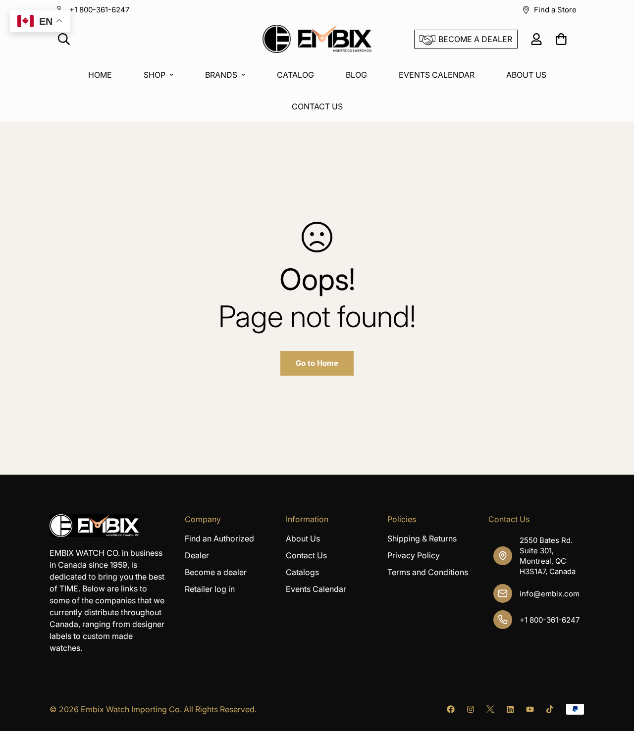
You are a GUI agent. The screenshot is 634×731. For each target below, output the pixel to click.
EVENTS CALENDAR (437, 75)
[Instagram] (471, 709)
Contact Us (306, 555)
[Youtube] (530, 709)
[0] (561, 39)
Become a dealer (216, 572)
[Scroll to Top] (614, 677)
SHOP (154, 75)
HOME (100, 75)
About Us (303, 538)
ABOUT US (526, 75)
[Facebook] (451, 709)
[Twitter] (490, 709)
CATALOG (295, 75)
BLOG (356, 75)
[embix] (317, 39)
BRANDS (221, 75)
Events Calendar (316, 589)
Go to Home (317, 363)
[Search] (64, 39)
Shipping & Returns (422, 538)
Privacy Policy (413, 555)
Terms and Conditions (427, 572)
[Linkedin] (510, 709)
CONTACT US (317, 106)
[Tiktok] (550, 709)
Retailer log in (210, 589)
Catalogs (302, 572)
